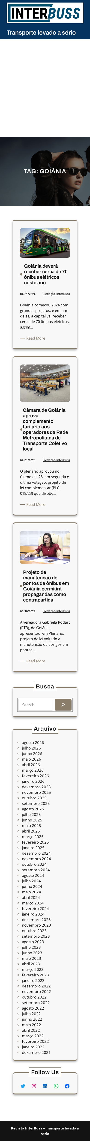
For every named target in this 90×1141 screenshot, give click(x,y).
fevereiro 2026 (35, 775)
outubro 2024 (34, 864)
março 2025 (33, 836)
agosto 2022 (33, 1008)
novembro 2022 (36, 991)
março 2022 (33, 1035)
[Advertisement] (45, 89)
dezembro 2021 (36, 1052)
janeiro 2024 (33, 914)
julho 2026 (31, 748)
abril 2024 (31, 897)
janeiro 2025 (33, 847)
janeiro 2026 (33, 781)
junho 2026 (32, 753)
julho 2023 (31, 947)
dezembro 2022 (36, 986)
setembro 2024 (36, 869)
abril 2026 (31, 764)
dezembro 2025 (36, 786)
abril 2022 (31, 1030)
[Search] (63, 705)
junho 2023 (32, 952)
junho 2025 (32, 820)
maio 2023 (31, 958)
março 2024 (33, 903)
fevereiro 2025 (35, 842)
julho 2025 (31, 814)
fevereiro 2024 (35, 908)
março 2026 (33, 770)
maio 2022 (31, 1024)
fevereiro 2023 (35, 975)
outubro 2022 (34, 997)
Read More (36, 338)
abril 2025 (31, 831)
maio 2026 (31, 759)
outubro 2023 (34, 930)
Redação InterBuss (56, 294)
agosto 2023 (33, 941)
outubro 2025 (34, 797)
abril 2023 (31, 963)
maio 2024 (31, 892)
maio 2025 (31, 825)
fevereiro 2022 (35, 1041)
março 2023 (33, 969)
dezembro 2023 (36, 919)
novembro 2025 (36, 792)
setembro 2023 (36, 936)
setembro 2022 (36, 1002)
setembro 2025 (36, 803)
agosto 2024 (33, 875)
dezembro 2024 (36, 853)
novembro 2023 (36, 925)
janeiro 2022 (33, 1046)
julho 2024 (31, 880)
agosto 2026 (33, 742)
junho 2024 (32, 886)
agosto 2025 (33, 809)
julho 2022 (31, 1013)
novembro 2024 (36, 858)
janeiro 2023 (33, 980)
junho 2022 (32, 1019)
